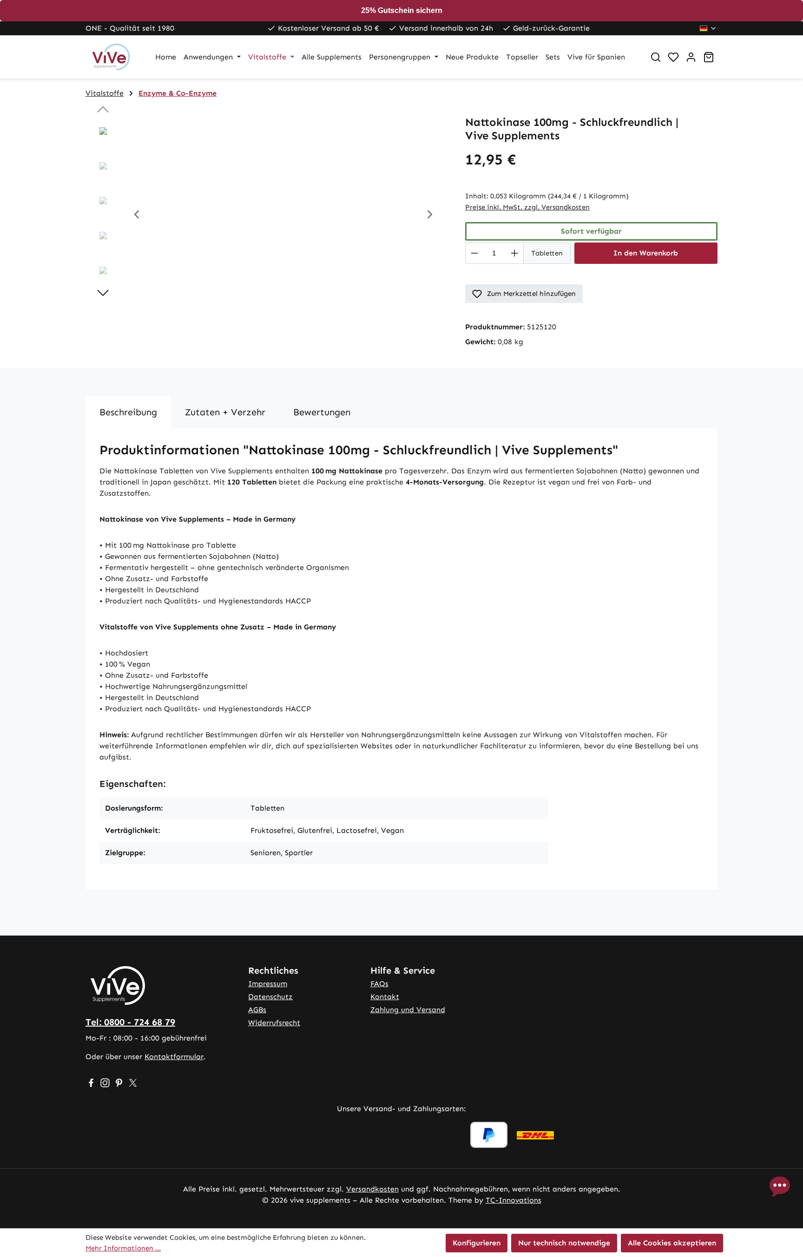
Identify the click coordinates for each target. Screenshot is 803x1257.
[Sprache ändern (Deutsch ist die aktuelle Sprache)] (708, 28)
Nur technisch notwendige (564, 1242)
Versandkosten (372, 1189)
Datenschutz (270, 996)
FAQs (379, 983)
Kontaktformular (174, 1056)
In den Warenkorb (645, 253)
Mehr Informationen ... (123, 1248)
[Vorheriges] (137, 216)
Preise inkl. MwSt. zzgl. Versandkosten (527, 207)
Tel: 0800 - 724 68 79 (130, 1022)
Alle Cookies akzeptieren (672, 1242)
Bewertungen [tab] (321, 412)
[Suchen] (656, 57)
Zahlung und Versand (407, 1009)
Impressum (267, 983)
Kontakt (384, 996)
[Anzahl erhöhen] (515, 253)
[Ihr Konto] (691, 57)
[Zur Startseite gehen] (111, 57)
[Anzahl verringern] (474, 253)
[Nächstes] (430, 216)
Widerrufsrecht (274, 1022)
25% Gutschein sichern (401, 10)
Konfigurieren (476, 1242)
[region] (266, 215)
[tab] (128, 412)
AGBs (257, 1009)
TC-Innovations (513, 1200)
